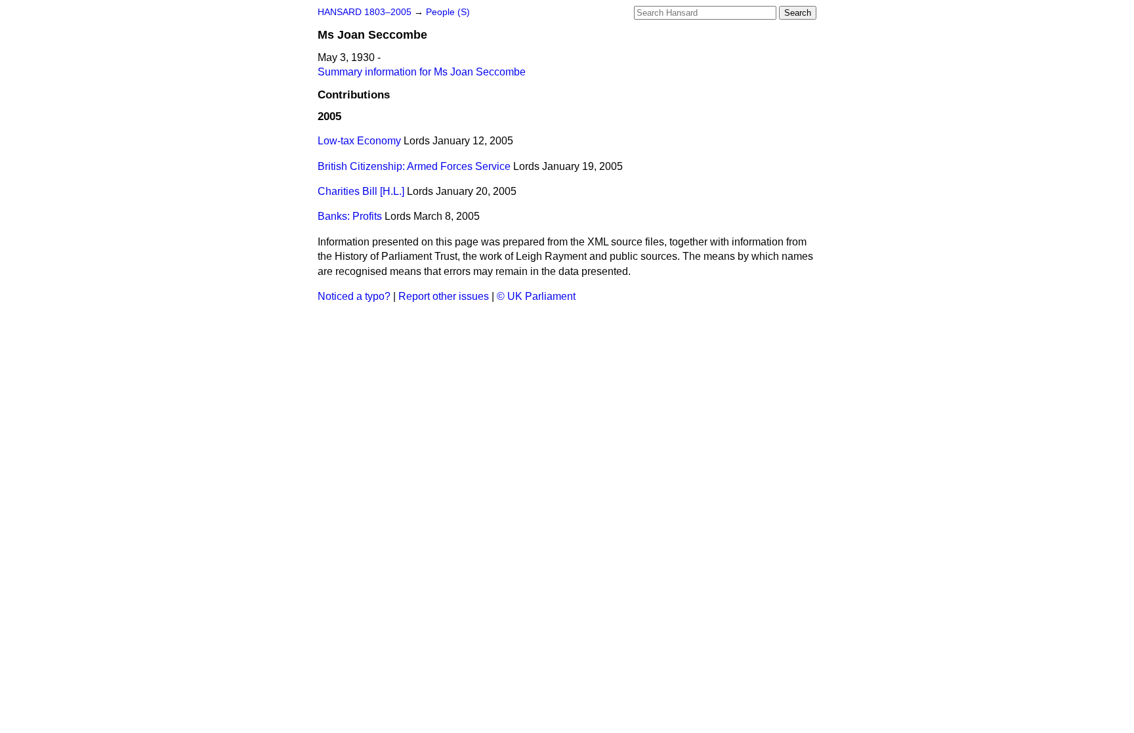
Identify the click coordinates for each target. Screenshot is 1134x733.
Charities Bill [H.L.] (361, 191)
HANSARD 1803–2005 (364, 12)
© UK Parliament (536, 296)
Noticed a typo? (354, 296)
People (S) (448, 12)
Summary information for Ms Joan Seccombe (422, 71)
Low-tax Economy (359, 140)
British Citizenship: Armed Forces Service (414, 166)
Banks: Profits (350, 216)
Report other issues (443, 296)
